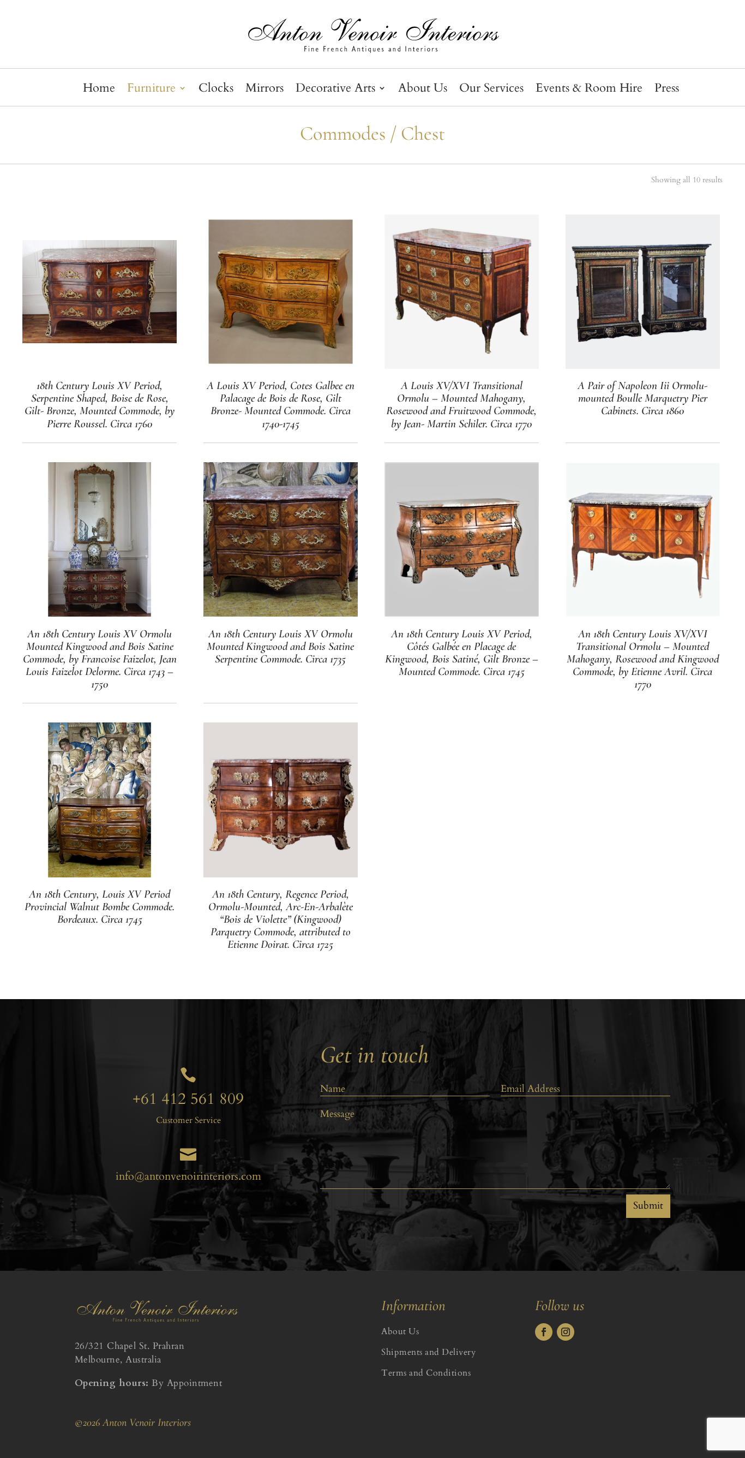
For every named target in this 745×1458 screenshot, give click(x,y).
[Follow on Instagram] (565, 1332)
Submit (648, 1205)
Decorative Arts (335, 90)
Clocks (216, 90)
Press (666, 90)
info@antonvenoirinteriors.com (188, 1176)
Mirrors (264, 90)
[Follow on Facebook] (543, 1332)
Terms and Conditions (426, 1373)
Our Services (491, 90)
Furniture (151, 90)
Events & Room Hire (589, 90)
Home (99, 90)
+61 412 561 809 (188, 1099)
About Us (422, 90)
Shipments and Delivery (428, 1352)
